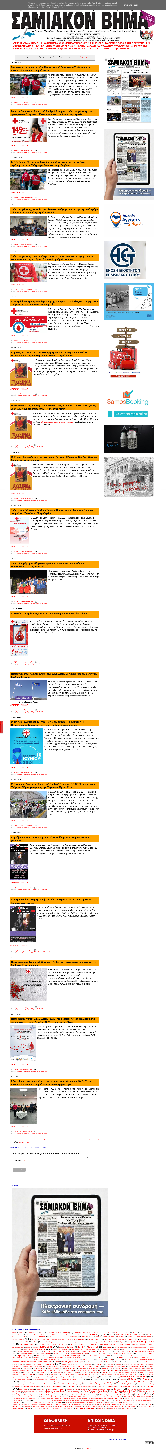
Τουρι (29, 1402)
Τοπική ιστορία (16, 1402)
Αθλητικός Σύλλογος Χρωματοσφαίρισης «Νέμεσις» (74, 1334)
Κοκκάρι (78, 1364)
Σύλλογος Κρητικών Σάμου (53, 1395)
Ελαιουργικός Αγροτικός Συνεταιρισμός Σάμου (134, 1349)
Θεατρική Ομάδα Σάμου (56, 1358)
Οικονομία (94, 1372)
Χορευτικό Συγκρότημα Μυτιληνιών (94, 1406)
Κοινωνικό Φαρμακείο (68, 1364)
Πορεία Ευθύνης (148, 1384)
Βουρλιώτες (35, 1342)
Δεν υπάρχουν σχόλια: (27, 102)
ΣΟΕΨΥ (77, 1389)
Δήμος (122, 1342)
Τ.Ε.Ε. (104, 1400)
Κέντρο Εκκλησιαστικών (131, 1359)
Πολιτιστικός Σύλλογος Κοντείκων (20, 1384)
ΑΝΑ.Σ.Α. (22, 1336)
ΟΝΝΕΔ (142, 1372)
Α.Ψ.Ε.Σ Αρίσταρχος (33, 1332)
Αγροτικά (65, 1333)
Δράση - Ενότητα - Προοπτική (120, 1344)
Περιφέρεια (115, 1377)
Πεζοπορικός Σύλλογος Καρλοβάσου (62, 1377)
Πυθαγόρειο (70, 1386)
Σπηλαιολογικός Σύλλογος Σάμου (100, 1389)
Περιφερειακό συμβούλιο (69, 1379)
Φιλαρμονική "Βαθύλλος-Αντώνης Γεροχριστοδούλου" (54, 1404)
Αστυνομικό (18, 1339)
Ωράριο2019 (37, 1408)
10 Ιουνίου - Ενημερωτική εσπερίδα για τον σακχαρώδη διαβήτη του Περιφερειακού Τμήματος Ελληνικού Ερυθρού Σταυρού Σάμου (47, 723)
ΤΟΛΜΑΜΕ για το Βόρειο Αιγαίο (123, 1400)
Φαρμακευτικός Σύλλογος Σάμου (95, 1402)
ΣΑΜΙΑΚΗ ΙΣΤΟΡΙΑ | (71, 49)
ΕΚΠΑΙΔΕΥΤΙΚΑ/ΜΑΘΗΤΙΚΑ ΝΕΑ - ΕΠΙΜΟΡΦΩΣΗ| (36, 46)
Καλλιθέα (98, 1359)
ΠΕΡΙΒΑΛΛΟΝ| (89, 46)
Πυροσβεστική (110, 1386)
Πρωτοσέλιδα (57, 1386)
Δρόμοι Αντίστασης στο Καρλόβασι (142, 1344)
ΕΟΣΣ (151, 1354)
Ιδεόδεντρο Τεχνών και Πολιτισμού (95, 1357)
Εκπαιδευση (26, 1349)
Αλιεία (111, 1334)
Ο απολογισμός (68, 1372)
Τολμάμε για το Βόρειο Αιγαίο (144, 1400)
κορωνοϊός (98, 1364)
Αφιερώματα (41, 1339)
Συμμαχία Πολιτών (116, 1396)
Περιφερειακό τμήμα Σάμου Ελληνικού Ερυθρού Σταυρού (31, 104)
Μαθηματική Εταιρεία (70, 1368)
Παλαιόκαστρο (41, 1374)
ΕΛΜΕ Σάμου (37, 1351)
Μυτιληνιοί (102, 1370)
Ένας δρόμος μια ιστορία (106, 1351)
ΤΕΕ (110, 1400)
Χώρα (29, 1408)
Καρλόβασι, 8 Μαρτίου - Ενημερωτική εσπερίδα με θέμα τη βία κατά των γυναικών (50, 839)
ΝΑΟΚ (117, 1370)
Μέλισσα (117, 1368)
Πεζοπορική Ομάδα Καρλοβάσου (41, 1377)
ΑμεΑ (142, 1335)
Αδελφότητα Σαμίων (107, 1332)
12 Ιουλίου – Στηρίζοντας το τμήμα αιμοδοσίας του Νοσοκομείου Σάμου (49, 613)
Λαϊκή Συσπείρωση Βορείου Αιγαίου (115, 1366)
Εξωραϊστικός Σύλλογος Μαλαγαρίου (99, 1353)
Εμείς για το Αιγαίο (49, 1351)
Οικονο (86, 1372)
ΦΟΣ (149, 1404)
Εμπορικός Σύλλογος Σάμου (88, 1351)
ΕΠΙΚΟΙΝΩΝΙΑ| (124, 49)
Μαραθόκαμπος (94, 1368)
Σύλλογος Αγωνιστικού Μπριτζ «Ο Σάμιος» (140, 1389)
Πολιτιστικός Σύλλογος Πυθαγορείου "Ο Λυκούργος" (97, 1384)
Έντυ (116, 1351)
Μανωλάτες (83, 1368)
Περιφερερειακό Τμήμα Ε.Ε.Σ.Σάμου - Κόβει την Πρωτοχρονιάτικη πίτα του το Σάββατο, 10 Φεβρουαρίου (53, 963)
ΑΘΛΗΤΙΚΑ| (76, 46)
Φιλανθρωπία (117, 1402)
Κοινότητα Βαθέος (131, 1361)
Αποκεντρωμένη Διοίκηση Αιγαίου (105, 1336)
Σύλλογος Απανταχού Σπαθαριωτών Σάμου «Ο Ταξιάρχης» (28, 1391)
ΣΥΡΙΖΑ (26, 1400)
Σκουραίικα (69, 1389)
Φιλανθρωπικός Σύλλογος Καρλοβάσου (133, 1402)
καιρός (91, 1359)
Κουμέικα (136, 1364)
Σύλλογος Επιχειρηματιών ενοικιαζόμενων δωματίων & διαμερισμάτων (67, 1393)
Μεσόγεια (149, 1368)
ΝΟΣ (35, 1372)
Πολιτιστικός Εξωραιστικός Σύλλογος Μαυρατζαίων (52, 1382)
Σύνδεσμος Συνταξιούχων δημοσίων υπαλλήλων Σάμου (106, 1398)
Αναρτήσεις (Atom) (23, 1142)
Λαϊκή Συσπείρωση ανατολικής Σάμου (85, 1366)
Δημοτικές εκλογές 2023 (60, 1344)
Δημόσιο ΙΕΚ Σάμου (45, 1344)
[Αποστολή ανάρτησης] (36, 102)
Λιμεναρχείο (16, 1368)
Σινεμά (38, 1389)
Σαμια (141, 1386)
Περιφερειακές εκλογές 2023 (21, 1379)
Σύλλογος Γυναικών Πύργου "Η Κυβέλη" (123, 1391)
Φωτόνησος (79, 1406)
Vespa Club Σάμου (127, 1408)
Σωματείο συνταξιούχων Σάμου (91, 1400)
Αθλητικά (135, 1332)
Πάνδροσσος (51, 1374)
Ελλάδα (151, 1349)
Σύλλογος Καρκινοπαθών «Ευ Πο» (34, 1395)
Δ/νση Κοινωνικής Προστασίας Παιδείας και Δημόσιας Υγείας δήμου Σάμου (79, 1342)
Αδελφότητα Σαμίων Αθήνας (122, 1332)
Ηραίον (35, 1358)
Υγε (54, 1402)
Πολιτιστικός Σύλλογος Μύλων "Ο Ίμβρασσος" (68, 1384)
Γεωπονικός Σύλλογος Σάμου (49, 1342)
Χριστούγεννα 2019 (18, 1408)
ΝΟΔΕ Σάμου (26, 1372)
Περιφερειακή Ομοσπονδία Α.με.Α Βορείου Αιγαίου (46, 1379)
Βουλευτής (133, 1339)
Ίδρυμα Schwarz (111, 1357)
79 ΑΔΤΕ (20, 1333)
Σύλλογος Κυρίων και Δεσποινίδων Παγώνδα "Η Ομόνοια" (116, 1395)
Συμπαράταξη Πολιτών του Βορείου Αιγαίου (137, 1397)
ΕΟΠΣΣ (132, 1354)
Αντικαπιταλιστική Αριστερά (57, 1336)
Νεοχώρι (149, 1370)
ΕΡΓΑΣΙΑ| (65, 46)
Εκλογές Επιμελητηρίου (121, 1347)
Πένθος (95, 1377)
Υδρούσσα (69, 1402)
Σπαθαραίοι (84, 1389)
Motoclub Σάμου (114, 1408)
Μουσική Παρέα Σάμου (83, 1370)
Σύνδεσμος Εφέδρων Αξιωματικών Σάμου (75, 1398)
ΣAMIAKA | (26, 43)
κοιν (123, 1361)
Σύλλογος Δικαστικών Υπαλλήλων (34, 1393)
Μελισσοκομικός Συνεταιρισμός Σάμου (133, 1368)
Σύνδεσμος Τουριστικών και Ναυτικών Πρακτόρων (139, 1398)
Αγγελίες (42, 1332)
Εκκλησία (70, 1347)
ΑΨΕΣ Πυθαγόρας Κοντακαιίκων (56, 1339)
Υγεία (59, 1402)
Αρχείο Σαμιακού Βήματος (144, 1336)
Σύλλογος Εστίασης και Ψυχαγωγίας (134, 1393)
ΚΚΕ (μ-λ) (117, 1361)
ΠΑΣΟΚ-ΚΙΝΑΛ (134, 1374)
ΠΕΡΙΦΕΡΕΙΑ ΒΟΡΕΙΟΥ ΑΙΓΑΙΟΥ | (28, 49)
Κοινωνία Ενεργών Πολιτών (33, 1364)
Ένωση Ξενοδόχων (45, 1354)
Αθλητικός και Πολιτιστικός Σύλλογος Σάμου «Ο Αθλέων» (42, 1334)
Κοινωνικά (49, 1364)
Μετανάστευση (24, 1370)
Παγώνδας (31, 1374)
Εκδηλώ (28, 1347)
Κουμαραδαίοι (128, 1364)
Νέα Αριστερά (141, 1370)
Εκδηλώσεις (19, 952)
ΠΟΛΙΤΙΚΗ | (38, 43)
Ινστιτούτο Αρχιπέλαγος (141, 1358)
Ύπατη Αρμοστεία (79, 1402)
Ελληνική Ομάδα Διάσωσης (24, 1351)
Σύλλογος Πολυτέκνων (143, 1395)
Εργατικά (47, 1355)
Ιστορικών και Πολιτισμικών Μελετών (70, 1359)
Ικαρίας (130, 1357)
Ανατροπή (41, 1336)
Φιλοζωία (95, 1404)
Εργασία (38, 1356)
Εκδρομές (61, 1347)
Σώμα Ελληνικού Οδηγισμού (41, 1400)
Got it (136, 5)
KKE (107, 1408)
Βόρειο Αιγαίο (122, 1339)
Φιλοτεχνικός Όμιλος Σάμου (128, 1404)
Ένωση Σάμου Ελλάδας (60, 1353)
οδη (82, 1372)
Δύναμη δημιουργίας (17, 1347)
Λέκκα (150, 1366)
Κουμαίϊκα (118, 1364)
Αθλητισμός (93, 1335)
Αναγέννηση (32, 1336)
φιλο (90, 1404)
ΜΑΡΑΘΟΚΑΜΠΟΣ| (119, 46)
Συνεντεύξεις (16, 1400)
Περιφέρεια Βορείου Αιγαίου (133, 1376)
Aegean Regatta (47, 1408)
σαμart (32, 1389)
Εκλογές (81, 1347)
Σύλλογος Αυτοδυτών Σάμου (55, 1391)
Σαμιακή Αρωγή (23, 1389)
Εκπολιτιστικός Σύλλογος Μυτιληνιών (109, 1349)
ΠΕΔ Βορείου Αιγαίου (24, 1377)
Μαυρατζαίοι (105, 1368)
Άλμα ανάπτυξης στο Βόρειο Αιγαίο (126, 1335)
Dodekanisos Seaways (59, 1408)
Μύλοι (94, 1370)
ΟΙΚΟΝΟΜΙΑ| (62, 43)
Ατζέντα (33, 1339)
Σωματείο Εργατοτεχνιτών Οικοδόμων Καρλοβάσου (65, 1400)
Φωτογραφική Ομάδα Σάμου (63, 1406)
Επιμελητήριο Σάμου (24, 1356)
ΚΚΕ (107, 1362)
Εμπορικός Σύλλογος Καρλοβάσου (67, 1351)
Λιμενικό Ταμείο (40, 1368)
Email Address (19, 1160)
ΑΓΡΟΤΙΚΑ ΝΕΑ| (142, 43)
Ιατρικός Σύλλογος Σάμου (74, 1358)
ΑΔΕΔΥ (96, 1333)
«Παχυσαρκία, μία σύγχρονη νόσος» (57, 422)
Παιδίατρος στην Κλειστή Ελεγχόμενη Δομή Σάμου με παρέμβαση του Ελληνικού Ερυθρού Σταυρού (54, 675)
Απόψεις (130, 1336)
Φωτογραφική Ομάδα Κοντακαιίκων (42, 1406)
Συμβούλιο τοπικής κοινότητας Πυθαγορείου (98, 1396)
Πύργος (100, 1386)
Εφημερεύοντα (116, 1355)
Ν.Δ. (110, 1370)
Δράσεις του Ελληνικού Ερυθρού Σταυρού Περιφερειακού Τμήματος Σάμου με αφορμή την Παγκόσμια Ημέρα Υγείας (52, 512)
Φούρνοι (15, 1406)
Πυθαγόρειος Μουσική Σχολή (87, 1386)
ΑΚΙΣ (104, 1335)
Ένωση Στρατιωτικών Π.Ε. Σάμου (79, 1353)
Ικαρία (121, 1358)
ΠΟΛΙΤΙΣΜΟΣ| (76, 43)
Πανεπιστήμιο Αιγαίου (65, 1374)
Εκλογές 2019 (93, 1347)
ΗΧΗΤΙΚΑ (43, 1357)
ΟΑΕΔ (76, 1372)
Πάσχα (144, 1374)
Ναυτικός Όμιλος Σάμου (128, 1370)
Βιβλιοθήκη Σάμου (79, 1339)
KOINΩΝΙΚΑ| (50, 43)
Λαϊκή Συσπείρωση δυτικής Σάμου (58, 1366)
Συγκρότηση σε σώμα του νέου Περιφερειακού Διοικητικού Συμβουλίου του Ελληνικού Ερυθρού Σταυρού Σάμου (51, 69)
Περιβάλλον (104, 1377)
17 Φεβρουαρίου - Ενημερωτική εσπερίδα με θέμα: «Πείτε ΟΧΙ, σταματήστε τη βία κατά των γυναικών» (53, 901)
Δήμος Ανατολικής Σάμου (141, 1341)
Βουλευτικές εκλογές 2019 (20, 1342)
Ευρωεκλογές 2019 (91, 1355)
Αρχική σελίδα (47, 1139)
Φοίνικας (143, 1404)
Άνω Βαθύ (85, 1336)
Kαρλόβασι (100, 1408)
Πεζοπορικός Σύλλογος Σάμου (83, 1377)
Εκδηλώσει (35, 1347)
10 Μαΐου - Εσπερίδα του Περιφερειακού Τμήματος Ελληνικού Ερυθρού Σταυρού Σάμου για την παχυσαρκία (54, 458)
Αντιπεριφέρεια (72, 1336)
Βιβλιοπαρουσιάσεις (94, 1339)
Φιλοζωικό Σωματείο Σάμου (108, 1404)
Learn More (128, 5)
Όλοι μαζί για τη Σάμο (109, 1372)
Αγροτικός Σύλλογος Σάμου (82, 1333)
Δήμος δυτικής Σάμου (27, 1344)
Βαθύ (69, 1339)
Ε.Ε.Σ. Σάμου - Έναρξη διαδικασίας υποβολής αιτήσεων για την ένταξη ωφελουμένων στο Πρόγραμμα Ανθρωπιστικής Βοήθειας (49, 164)
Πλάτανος (122, 1379)
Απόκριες (120, 1336)
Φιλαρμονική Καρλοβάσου (79, 1404)
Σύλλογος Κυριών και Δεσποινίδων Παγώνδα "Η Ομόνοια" (80, 1395)
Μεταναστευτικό (40, 1370)
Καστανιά (119, 1359)
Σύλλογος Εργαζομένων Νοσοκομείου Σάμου (105, 1393)
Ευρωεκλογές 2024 (104, 1355)
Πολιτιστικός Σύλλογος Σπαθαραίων (125, 1384)
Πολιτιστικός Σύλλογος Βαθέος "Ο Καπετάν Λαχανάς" (134, 1382)
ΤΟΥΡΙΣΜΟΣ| (111, 43)
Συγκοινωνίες (118, 1389)
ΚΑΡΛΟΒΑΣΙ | (103, 46)
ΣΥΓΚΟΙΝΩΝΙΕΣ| (126, 43)
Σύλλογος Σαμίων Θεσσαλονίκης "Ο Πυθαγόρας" (54, 1396)
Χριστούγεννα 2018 (145, 1406)
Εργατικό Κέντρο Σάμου (72, 1356)
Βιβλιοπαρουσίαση (110, 1339)
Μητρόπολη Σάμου (66, 1370)
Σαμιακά (150, 1386)
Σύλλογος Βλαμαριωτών (74, 1391)
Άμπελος (14, 1336)
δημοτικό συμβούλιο (78, 1344)
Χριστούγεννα (131, 1406)
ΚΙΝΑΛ (57, 1361)
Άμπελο (149, 1334)
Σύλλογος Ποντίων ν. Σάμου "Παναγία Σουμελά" (25, 1396)
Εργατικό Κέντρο (57, 1355)
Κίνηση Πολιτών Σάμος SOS (95, 1361)
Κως (45, 1366)
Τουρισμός (37, 1402)
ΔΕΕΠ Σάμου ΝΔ (105, 1342)
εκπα (19, 1349)
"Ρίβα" (14, 1332)
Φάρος (108, 1402)
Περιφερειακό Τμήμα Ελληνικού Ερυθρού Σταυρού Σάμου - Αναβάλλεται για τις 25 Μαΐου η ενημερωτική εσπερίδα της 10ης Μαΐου (53, 407)
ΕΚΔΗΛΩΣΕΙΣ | (97, 43)
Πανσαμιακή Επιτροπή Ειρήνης (87, 1374)
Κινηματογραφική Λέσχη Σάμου (72, 1362)
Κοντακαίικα (88, 1364)
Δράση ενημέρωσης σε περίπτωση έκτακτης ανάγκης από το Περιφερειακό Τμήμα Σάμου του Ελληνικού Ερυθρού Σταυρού (54, 211)
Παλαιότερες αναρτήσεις (91, 1139)
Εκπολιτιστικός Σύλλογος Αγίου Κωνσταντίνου (84, 1349)
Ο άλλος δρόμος (57, 1372)
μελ (111, 1368)
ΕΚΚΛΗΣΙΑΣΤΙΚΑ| (53, 49)
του (25, 1402)
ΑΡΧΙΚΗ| (16, 43)
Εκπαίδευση (40, 1349)
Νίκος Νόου (16, 1372)
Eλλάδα (69, 1408)
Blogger (88, 1448)
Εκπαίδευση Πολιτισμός (60, 1349)
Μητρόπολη (53, 1370)
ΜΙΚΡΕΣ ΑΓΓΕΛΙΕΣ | (92, 49)
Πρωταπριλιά (47, 1386)
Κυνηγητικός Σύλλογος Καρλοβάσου (32, 1366)
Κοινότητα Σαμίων (17, 1364)
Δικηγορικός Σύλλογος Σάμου (99, 1344)
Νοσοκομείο (43, 1372)
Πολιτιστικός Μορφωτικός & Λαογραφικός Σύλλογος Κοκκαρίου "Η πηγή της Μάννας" (92, 1382)
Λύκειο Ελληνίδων (53, 1368)
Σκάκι (43, 1389)
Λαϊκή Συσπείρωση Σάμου (137, 1366)
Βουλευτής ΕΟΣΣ (147, 1339)
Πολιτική (132, 1379)
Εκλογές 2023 (107, 1347)
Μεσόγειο (14, 1370)
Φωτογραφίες (26, 1406)
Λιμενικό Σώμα (27, 1368)
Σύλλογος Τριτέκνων (77, 1397)
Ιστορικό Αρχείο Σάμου (50, 1360)
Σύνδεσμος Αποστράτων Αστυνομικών (50, 1398)
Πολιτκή (139, 1384)
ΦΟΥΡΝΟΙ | (142, 46)
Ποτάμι (17, 1386)
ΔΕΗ (115, 1342)
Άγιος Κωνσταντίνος (53, 1333)
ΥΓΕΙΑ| (86, 43)
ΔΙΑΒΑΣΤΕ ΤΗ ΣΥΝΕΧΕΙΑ (19, 98)
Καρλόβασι (108, 1360)
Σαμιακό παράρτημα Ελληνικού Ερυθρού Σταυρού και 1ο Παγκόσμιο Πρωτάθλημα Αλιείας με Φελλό (47, 565)
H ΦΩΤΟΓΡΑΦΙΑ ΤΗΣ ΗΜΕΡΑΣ (84, 1408)
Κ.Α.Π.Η (84, 1359)
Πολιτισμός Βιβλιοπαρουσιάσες (27, 1382)
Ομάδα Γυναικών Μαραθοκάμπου (128, 1372)
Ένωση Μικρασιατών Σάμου (28, 1354)
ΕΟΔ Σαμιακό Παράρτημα (118, 1354)
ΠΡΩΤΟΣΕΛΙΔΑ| (109, 49)
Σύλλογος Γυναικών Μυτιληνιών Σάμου (95, 1391)
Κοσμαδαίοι (110, 1364)
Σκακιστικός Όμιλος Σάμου (56, 1389)
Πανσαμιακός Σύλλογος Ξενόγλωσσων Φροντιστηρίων (114, 1374)
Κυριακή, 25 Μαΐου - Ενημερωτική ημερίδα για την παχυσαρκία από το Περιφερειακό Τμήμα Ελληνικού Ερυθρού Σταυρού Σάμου (49, 354)
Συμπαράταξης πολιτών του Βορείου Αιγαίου (24, 1398)
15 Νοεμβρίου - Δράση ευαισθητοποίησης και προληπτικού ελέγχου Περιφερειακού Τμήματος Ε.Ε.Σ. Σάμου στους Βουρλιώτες (54, 303)
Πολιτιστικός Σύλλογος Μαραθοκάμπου (42, 1384)
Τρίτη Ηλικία (48, 1402)
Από (92, 1336)
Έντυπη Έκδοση (125, 1351)
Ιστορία (38, 1359)
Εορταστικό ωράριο (142, 1353)
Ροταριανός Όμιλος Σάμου (129, 1386)
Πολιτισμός (148, 1379)
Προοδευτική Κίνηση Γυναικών (30, 1386)
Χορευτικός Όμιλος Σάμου (114, 1406)
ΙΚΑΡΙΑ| (133, 46)
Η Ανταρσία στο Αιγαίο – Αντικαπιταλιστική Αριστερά (136, 1355)
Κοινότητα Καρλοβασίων (145, 1361)
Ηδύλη (28, 1358)
